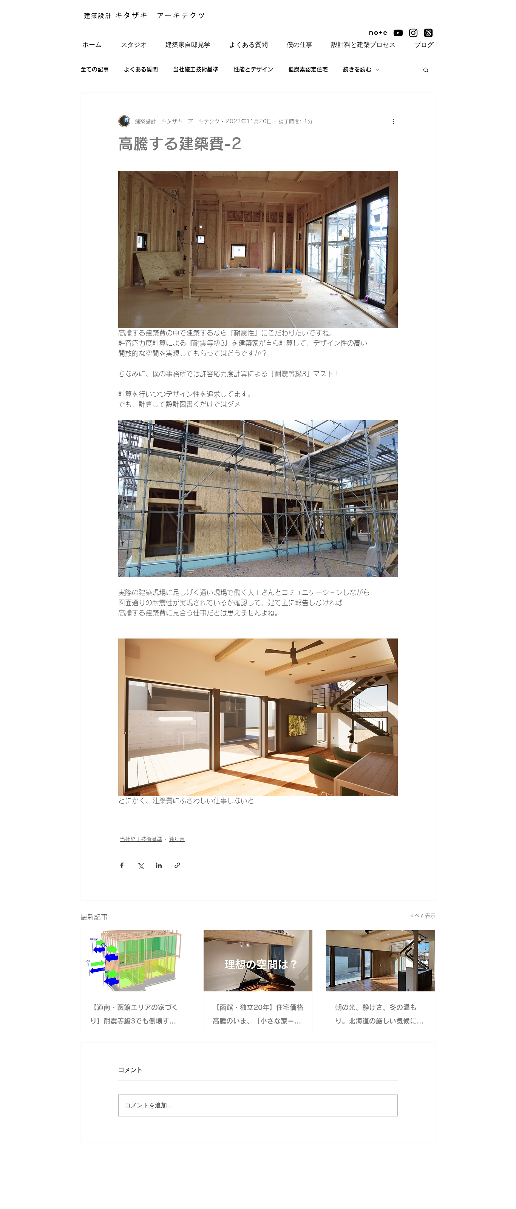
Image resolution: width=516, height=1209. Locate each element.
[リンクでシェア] (177, 865)
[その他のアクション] (393, 121)
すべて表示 (422, 915)
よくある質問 (141, 69)
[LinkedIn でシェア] (158, 865)
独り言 (177, 839)
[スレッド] (428, 33)
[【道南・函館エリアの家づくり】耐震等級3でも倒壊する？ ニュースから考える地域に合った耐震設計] (135, 960)
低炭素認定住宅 (308, 69)
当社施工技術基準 (195, 69)
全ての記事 (94, 69)
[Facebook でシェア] (121, 865)
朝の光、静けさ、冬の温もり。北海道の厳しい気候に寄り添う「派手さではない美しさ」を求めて (379, 1016)
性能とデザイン (253, 69)
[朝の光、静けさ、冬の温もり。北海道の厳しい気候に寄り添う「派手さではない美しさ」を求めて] (380, 960)
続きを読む (357, 69)
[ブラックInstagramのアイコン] (413, 33)
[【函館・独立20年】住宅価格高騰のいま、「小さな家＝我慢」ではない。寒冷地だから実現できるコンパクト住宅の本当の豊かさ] (258, 960)
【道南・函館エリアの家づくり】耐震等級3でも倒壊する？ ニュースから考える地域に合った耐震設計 (135, 1016)
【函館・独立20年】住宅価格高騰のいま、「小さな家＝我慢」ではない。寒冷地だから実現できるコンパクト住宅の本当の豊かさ (258, 1016)
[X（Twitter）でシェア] (140, 865)
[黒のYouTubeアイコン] (398, 33)
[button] (425, 69)
